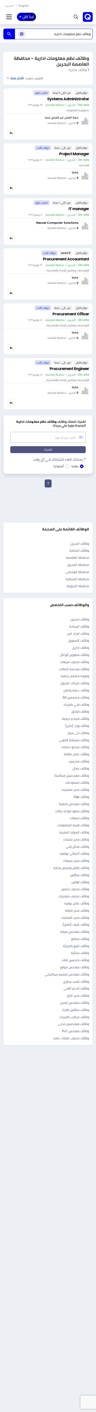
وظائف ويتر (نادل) (77, 726)
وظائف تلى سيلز (78, 733)
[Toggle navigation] (9, 17)
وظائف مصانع (80, 939)
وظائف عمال (81, 768)
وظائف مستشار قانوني (74, 740)
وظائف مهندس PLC (75, 1031)
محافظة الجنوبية (78, 586)
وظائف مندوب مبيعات (74, 662)
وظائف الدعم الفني (76, 988)
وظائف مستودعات (77, 782)
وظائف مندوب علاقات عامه (71, 1038)
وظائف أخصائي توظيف (74, 853)
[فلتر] (22, 34)
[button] (76, 17)
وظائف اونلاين (80, 882)
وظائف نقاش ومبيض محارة (71, 868)
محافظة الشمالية (77, 579)
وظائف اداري (80, 647)
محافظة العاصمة (77, 557)
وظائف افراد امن (78, 633)
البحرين (10, 6)
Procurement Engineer (69, 368)
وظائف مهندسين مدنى (73, 1024)
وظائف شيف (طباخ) (76, 924)
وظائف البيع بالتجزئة (76, 946)
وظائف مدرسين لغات (75, 960)
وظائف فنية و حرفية (75, 718)
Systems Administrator (68, 99)
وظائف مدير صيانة (77, 910)
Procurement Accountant (66, 259)
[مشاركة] (11, 133)
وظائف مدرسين (79, 761)
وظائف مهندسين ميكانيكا (71, 775)
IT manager (79, 208)
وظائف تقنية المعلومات (73, 825)
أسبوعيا (59, 466)
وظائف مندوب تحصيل (75, 889)
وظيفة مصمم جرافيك (74, 676)
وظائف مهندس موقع (74, 967)
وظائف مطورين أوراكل (74, 655)
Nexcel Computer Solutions (57, 223)
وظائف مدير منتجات (76, 839)
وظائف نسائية (80, 953)
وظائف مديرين (80, 619)
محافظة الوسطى (77, 572)
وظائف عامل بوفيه (76, 903)
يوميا (74, 466)
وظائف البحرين (80, 543)
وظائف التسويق (78, 640)
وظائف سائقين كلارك (75, 1010)
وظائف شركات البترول (75, 683)
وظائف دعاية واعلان (76, 690)
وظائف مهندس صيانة (74, 931)
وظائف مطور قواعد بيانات (72, 811)
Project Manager (74, 154)
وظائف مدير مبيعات (76, 860)
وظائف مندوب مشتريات (73, 896)
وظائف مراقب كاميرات (74, 1017)
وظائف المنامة (79, 550)
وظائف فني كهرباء (76, 704)
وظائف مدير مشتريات (75, 789)
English (24, 6)
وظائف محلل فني (77, 846)
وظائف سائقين (79, 875)
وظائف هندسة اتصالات (74, 669)
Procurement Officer (70, 314)
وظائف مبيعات (79, 818)
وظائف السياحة (79, 626)
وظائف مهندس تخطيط (74, 804)
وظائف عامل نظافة (76, 754)
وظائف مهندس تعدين (74, 1002)
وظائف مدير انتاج (78, 995)
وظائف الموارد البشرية (74, 832)
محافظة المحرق (78, 565)
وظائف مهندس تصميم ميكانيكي (67, 974)
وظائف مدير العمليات (75, 917)
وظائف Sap (81, 797)
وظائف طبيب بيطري (76, 981)
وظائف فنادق (80, 711)
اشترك (48, 449)
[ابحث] (9, 34)
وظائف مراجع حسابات (75, 747)
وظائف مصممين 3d (76, 697)
